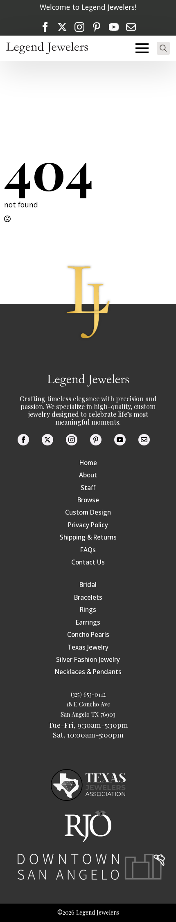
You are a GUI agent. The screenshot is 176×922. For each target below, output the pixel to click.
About (88, 475)
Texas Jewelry (88, 647)
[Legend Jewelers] (47, 48)
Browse (88, 500)
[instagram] (79, 27)
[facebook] (45, 27)
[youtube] (113, 27)
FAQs (88, 550)
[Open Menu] (142, 48)
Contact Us (88, 562)
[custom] (96, 27)
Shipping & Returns (88, 537)
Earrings (88, 622)
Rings (88, 609)
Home (88, 463)
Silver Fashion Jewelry (88, 659)
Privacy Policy (88, 525)
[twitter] (62, 27)
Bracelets (88, 597)
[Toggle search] (163, 48)
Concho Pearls (88, 634)
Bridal (88, 584)
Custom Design (88, 512)
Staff (88, 487)
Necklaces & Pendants (88, 672)
